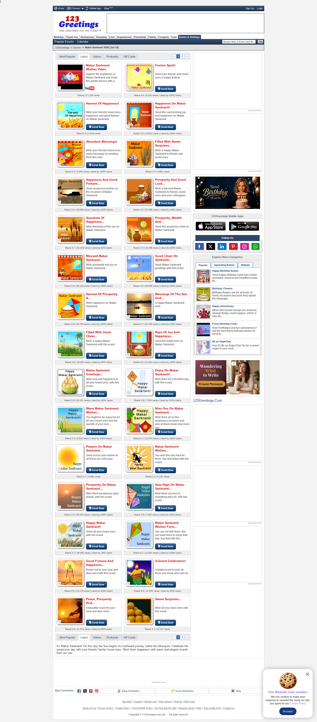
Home (61, 8)
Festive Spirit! (165, 65)
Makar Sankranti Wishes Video (98, 67)
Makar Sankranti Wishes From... (167, 524)
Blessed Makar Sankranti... (97, 257)
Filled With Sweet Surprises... (167, 143)
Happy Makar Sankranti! (95, 524)
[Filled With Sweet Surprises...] (139, 153)
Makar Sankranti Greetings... (98, 372)
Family (152, 37)
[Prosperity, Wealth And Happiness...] (139, 229)
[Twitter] (85, 691)
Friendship (140, 37)
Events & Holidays (189, 37)
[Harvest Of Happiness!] (70, 115)
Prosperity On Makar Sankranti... (101, 486)
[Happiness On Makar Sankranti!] (139, 115)
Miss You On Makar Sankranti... (169, 410)
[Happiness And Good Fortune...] (70, 191)
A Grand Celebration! (170, 561)
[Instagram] (96, 691)
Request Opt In (186, 708)
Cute (174, 37)
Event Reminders (185, 691)
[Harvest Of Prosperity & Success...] (70, 305)
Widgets (178, 701)
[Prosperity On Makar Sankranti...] (70, 496)
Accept (288, 711)
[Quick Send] (59, 88)
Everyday (101, 37)
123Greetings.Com (207, 400)
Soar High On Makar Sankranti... (169, 486)
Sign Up (250, 8)
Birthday (59, 37)
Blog (106, 8)
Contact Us (229, 708)
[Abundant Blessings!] (70, 153)
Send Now (167, 88)
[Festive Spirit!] (139, 77)
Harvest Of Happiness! (102, 103)
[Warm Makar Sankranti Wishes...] (70, 420)
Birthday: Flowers (222, 288)
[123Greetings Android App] (244, 226)
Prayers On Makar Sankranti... (99, 448)
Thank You (72, 37)
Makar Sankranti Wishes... (167, 448)
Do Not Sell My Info (166, 708)
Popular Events (64, 41)
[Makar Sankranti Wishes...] (139, 458)
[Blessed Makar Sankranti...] (70, 267)
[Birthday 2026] (227, 192)
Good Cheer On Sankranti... (166, 257)
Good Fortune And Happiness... (99, 562)
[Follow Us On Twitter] (210, 246)
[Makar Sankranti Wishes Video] (70, 76)
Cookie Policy (123, 708)
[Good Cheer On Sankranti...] (139, 267)
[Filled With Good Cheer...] (70, 343)
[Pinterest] (91, 691)
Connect (75, 8)
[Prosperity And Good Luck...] (139, 191)
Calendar (82, 41)
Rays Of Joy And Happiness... (167, 334)
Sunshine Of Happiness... (95, 219)
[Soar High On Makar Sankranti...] (139, 496)
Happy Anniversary (223, 306)
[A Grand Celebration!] (139, 572)
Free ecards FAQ (212, 708)
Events (77, 47)
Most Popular (67, 56)
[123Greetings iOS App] (210, 226)
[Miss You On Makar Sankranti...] (139, 420)
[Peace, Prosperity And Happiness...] (70, 610)
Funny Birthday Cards (224, 323)
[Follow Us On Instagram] (244, 246)
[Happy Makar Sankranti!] (70, 534)
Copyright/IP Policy (142, 708)
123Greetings (62, 47)
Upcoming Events (224, 265)
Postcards (112, 56)
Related (245, 265)
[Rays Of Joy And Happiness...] (139, 343)
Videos (97, 56)
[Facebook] (79, 691)
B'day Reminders (131, 691)
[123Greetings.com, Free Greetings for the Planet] (80, 23)
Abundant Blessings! (101, 141)
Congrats (163, 37)
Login (260, 8)
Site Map (127, 701)
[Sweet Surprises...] (139, 610)
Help (198, 708)
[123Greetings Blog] (227, 377)
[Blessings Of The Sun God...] (139, 305)
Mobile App (95, 8)
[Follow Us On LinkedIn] (222, 246)
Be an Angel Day (221, 341)
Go (260, 41)
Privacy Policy (105, 708)
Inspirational (124, 37)
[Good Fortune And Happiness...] (70, 572)
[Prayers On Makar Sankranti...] (70, 458)
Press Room (165, 701)
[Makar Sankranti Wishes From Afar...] (139, 534)
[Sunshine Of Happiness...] (70, 229)
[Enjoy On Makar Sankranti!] (139, 382)
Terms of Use (89, 708)
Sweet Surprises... (168, 599)
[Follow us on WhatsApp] (255, 246)
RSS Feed (189, 701)
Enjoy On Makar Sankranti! (166, 372)
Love (112, 37)
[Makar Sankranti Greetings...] (70, 382)
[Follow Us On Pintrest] (233, 246)
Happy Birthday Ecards (225, 270)
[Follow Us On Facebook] (199, 246)
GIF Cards (129, 56)
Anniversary (87, 37)
